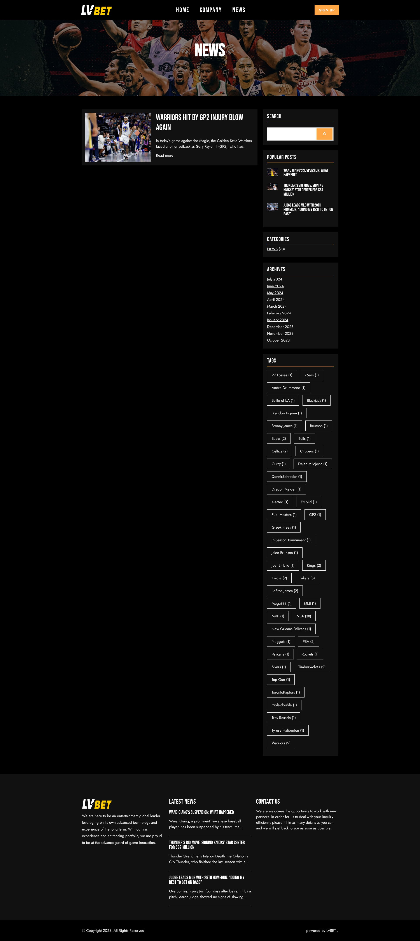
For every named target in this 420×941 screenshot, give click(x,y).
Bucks (279, 438)
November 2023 (280, 333)
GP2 (315, 514)
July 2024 (274, 279)
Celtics (280, 451)
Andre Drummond (288, 387)
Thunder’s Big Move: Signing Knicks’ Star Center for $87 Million (303, 189)
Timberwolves (312, 666)
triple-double (284, 705)
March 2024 (277, 306)
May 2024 (275, 292)
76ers (312, 375)
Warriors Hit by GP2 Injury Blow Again (199, 123)
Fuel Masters (284, 514)
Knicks (279, 578)
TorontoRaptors (286, 692)
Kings (314, 565)
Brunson (319, 425)
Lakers (307, 578)
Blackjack (316, 400)
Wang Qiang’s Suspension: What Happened (306, 172)
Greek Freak (284, 527)
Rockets (310, 654)
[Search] (324, 134)
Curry (279, 463)
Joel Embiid (283, 565)
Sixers (279, 666)
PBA (309, 641)
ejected (280, 502)
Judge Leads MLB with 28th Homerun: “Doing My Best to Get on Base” (308, 209)
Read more (164, 155)
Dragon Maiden (286, 489)
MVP (278, 616)
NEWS (272, 249)
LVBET (331, 930)
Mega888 (282, 603)
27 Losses (282, 375)
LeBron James (285, 590)
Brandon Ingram (287, 413)
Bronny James (285, 425)
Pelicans (280, 654)
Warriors (281, 743)
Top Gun (281, 679)
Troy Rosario (284, 717)
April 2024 (276, 299)
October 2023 (278, 340)
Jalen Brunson (285, 552)
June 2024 (275, 286)
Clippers (309, 451)
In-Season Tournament (291, 540)
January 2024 (277, 319)
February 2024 (279, 313)
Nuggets (281, 641)
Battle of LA (283, 400)
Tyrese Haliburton (288, 730)
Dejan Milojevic (312, 463)
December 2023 (280, 326)
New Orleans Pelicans (291, 628)
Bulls (304, 438)
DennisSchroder (287, 476)
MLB (310, 603)
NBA (304, 616)
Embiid (309, 502)
